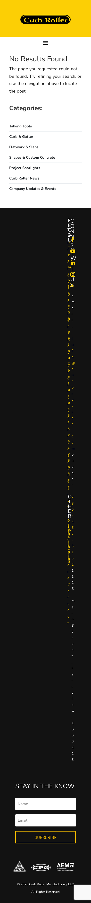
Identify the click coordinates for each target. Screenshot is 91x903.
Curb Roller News (24, 178)
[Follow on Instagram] (73, 274)
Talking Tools (20, 126)
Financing (69, 551)
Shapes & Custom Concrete (32, 157)
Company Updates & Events (32, 188)
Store (68, 565)
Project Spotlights (24, 167)
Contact (68, 603)
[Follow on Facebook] (73, 239)
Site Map (69, 529)
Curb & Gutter (21, 136)
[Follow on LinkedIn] (73, 263)
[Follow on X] (72, 285)
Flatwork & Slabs (23, 147)
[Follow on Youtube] (73, 251)
